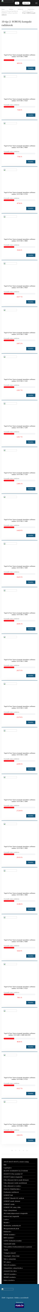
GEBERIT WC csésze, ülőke (12, 1207)
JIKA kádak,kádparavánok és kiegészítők (16, 1213)
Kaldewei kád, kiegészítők (11, 1216)
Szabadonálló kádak (9, 1244)
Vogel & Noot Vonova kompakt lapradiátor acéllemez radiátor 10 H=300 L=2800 (19, 847)
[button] (36, 3)
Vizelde (6, 1250)
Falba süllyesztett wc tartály (12, 1186)
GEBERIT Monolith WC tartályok (14, 1198)
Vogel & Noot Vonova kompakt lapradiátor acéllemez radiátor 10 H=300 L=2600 (19, 800)
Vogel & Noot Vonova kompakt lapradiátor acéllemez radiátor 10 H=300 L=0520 (19, 100)
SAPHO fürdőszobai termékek (13, 1241)
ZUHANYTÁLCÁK (10, 1271)
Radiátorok (7, 1231)
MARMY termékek (9, 1277)
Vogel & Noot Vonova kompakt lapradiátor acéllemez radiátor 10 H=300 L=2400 (19, 754)
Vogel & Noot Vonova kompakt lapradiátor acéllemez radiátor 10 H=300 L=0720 (19, 193)
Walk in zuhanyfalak (10, 1259)
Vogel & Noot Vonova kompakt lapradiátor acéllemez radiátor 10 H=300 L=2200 (19, 707)
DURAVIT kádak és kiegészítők (13, 1177)
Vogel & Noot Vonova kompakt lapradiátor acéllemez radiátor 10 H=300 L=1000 (19, 333)
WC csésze (7, 1262)
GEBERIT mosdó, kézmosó (12, 1201)
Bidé (5, 1165)
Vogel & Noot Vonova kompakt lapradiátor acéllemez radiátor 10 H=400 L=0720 (19, 1078)
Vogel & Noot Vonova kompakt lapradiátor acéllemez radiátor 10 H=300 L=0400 (19, 55)
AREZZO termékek (9, 1274)
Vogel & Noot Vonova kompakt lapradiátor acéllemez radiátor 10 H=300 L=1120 (19, 380)
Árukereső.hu (19, 1302)
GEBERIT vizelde (9, 1204)
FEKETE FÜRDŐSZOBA (11, 1189)
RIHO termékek (8, 1238)
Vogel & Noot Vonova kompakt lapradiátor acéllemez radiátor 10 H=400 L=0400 (19, 940)
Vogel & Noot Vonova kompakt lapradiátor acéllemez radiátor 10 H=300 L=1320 (19, 473)
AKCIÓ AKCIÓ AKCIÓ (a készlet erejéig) (16, 1162)
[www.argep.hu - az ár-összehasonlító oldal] (19, 1305)
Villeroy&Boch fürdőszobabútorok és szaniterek (18, 1247)
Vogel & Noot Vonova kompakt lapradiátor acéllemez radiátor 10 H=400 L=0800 (19, 1125)
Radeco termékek (9, 1280)
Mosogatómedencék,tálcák (11, 1228)
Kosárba (30, 68)
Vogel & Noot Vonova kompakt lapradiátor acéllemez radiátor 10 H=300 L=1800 (19, 613)
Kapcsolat (26, 3)
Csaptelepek (7, 1168)
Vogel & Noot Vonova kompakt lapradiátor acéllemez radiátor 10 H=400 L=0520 (19, 987)
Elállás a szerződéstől (21, 1298)
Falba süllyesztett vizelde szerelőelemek (15, 1183)
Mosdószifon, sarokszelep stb (12, 1225)
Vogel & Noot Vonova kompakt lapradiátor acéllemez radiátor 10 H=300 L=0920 (19, 286)
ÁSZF (3, 1298)
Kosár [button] (17, 3)
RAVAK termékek (9, 1234)
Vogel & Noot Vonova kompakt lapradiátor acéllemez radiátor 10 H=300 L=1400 (19, 520)
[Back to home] (7, 3)
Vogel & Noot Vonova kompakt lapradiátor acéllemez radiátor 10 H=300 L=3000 (19, 894)
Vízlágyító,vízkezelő (10, 1253)
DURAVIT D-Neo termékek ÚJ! (13, 1174)
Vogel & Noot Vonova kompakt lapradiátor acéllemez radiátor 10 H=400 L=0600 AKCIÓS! (19, 1034)
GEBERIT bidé (8, 1195)
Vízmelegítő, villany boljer (12, 1256)
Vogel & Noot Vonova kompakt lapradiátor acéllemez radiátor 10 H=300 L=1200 (19, 427)
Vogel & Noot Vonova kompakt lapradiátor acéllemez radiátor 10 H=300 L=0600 (19, 146)
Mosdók (6, 1222)
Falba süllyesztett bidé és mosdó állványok (16, 1180)
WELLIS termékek (9, 1265)
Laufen (6, 1219)
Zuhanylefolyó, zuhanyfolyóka (13, 1268)
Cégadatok (9, 1298)
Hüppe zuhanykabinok (10, 1210)
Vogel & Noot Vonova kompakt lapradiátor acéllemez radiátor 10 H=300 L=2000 (19, 660)
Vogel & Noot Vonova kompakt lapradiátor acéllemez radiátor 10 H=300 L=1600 (19, 567)
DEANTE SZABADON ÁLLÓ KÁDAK (16, 1171)
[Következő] (27, 1150)
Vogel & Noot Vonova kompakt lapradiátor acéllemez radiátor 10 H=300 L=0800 (19, 240)
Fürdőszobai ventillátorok (11, 1192)
